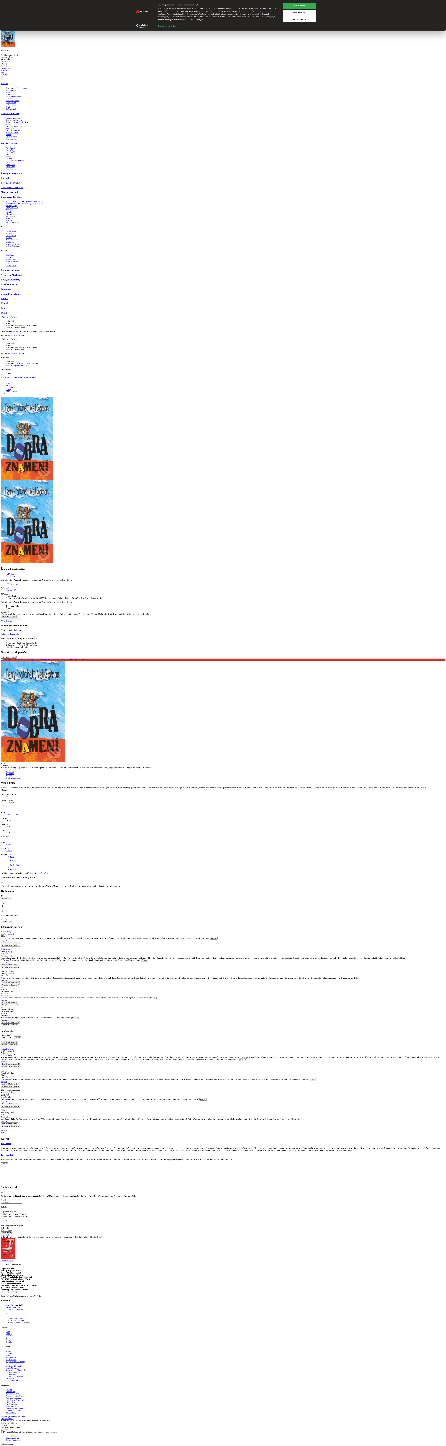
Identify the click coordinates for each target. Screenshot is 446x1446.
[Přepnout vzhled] (2, 78)
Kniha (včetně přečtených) (13, 1226)
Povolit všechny (299, 6)
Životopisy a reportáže (14, 126)
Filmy (4, 308)
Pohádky (9, 158)
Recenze (9, 776)
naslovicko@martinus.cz (19, 1318)
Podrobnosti (10, 774)
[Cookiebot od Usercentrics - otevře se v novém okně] (142, 26)
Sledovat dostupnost (9, 616)
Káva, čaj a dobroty (10, 279)
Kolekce (9, 218)
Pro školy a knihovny (13, 1372)
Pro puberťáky (11, 152)
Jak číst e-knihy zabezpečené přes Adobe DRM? (18, 377)
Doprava (9, 1353)
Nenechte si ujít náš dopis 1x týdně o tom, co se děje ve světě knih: (25, 1421)
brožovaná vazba (12, 814)
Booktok (9, 220)
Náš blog (9, 1390)
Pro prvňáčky (10, 150)
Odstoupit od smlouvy (14, 1381)
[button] (225, 596)
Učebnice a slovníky (10, 183)
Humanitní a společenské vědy (17, 122)
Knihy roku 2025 (12, 208)
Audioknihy (5, 68)
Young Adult (10, 154)
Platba (8, 1355)
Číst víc (69, 580)
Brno (7, 1305)
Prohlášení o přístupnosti (15, 1400)
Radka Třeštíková (12, 240)
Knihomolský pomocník (10, 634)
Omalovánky (10, 167)
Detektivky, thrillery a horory (16, 88)
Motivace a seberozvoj (14, 118)
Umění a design (11, 137)
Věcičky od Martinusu (11, 275)
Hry (2, 72)
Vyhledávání (5, 59)
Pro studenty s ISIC (13, 1374)
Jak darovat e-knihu (13, 1364)
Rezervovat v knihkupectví (11, 619)
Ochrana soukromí (12, 1438)
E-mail (3, 1200)
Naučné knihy (11, 165)
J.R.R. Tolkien (11, 236)
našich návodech (20, 335)
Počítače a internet (12, 133)
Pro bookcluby (11, 1413)
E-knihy (4, 66)
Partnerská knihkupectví (14, 1309)
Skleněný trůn (11, 266)
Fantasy (8, 390)
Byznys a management (14, 120)
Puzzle (4, 313)
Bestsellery (10, 210)
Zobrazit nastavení (297, 13)
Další (5, 1130)
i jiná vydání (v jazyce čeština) (14, 1214)
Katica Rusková (7, 1049)
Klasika (8, 99)
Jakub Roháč (5, 950)
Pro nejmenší (10, 148)
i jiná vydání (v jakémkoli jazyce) (15, 1216)
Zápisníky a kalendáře (11, 294)
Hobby (8, 135)
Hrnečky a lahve (9, 284)
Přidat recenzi (6, 922)
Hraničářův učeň (12, 261)
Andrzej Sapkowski (13, 246)
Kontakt (8, 1351)
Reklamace (10, 1378)
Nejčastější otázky (12, 1368)
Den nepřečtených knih (14, 1408)
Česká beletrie (11, 103)
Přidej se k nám (11, 1402)
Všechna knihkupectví (14, 1307)
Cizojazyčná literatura (11, 197)
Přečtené (4, 70)
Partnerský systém (12, 1394)
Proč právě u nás (12, 1358)
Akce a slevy (10, 216)
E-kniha (6, 1228)
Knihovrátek (10, 1392)
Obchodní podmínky (13, 1440)
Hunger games (11, 259)
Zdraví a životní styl (13, 130)
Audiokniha (7, 1230)
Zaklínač (9, 257)
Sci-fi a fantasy (11, 90)
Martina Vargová (7, 932)
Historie (8, 124)
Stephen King (11, 231)
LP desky (5, 303)
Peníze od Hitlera (7, 1261)
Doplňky (4, 75)
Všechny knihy (11, 206)
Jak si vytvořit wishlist (14, 1366)
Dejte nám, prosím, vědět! (39, 873)
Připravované (10, 214)
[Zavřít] (2, 1192)
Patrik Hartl (10, 234)
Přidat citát (5, 1235)
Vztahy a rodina (11, 128)
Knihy (4, 64)
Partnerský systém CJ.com (15, 1396)
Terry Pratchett (11, 576)
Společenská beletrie (13, 96)
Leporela (9, 163)
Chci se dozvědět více (167, 26)
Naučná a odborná (10, 113)
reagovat (4, 941)
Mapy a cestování (9, 192)
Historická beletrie (12, 101)
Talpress (9, 590)
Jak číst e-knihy (11, 1360)
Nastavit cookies (12, 1436)
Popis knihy (10, 772)
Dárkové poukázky (10, 270)
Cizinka (8, 264)
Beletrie (4, 83)
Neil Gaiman (10, 574)
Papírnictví (6, 289)
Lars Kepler (10, 242)
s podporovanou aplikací (30, 363)
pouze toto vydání (9, 1212)
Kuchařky (6, 178)
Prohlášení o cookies (13, 1398)
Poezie (8, 107)
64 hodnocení (13, 584)
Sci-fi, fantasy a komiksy (15, 160)
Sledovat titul (6, 1233)
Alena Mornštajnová (13, 244)
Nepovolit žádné (299, 19)
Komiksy (9, 92)
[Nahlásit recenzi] (2, 1007)
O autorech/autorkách (13, 778)
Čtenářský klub (11, 1404)
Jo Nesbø (9, 238)
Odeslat (4, 1425)
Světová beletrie (11, 105)
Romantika (10, 94)
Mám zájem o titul (12, 222)
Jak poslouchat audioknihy (15, 1362)
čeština (8, 845)
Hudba (4, 298)
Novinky (9, 212)
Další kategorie (11, 109)
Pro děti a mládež (9, 143)
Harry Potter (10, 255)
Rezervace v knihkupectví (15, 1370)
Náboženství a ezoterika (12, 187)
